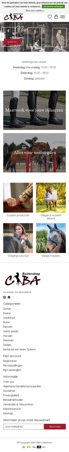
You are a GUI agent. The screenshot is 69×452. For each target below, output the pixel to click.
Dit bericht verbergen (53, 6)
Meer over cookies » (35, 10)
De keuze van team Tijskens (19, 349)
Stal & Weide (10, 331)
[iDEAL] (29, 447)
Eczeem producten (18, 215)
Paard (6, 313)
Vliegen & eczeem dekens (50, 217)
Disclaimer (9, 390)
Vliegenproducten (18, 255)
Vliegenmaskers (51, 255)
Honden (8, 335)
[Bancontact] (44, 447)
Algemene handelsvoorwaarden (22, 386)
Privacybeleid (11, 395)
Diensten (8, 340)
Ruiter (6, 322)
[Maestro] (39, 447)
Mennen (7, 326)
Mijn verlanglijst (12, 370)
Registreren (10, 361)
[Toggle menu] (62, 17)
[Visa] (34, 447)
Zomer (7, 308)
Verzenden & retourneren (18, 404)
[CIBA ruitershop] (13, 16)
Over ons (8, 381)
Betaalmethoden (13, 399)
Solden (7, 344)
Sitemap (8, 413)
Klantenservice (12, 408)
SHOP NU (12, 41)
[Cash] (24, 447)
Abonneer (55, 426)
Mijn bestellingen (12, 365)
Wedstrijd (9, 317)
